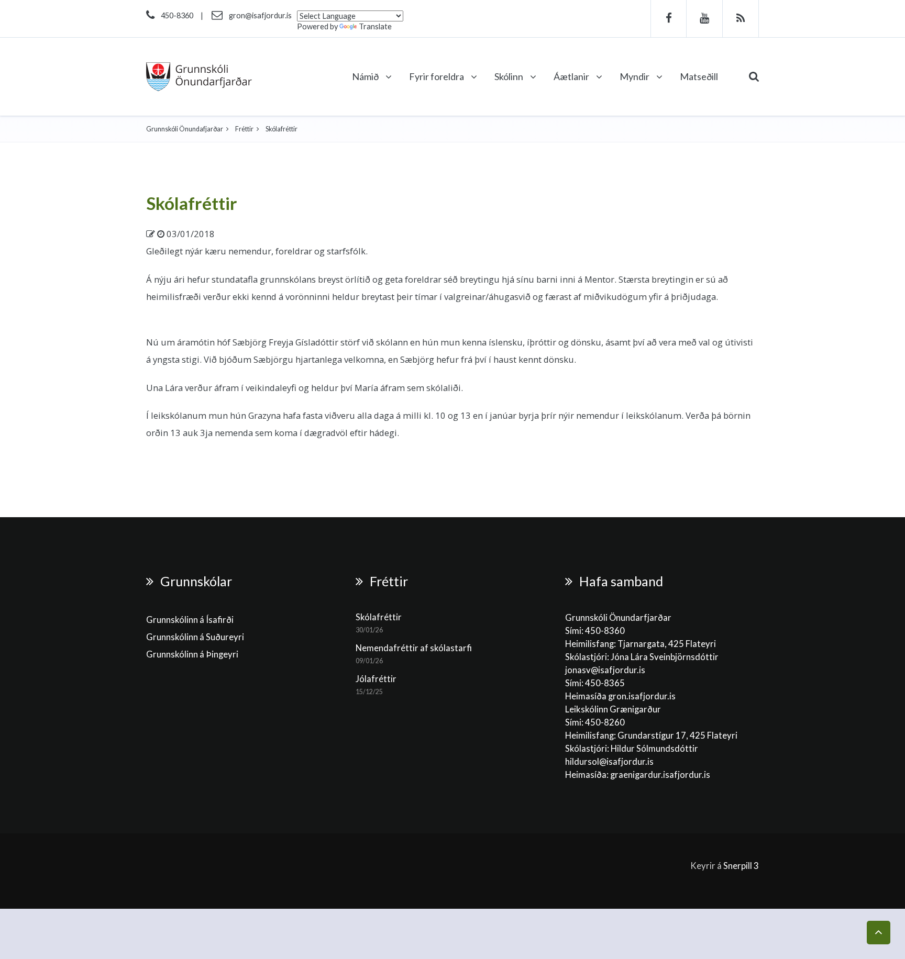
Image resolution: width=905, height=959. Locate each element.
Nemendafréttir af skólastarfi (414, 648)
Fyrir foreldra (437, 76)
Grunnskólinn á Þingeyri (192, 654)
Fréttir (244, 129)
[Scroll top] (878, 932)
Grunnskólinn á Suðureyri (195, 637)
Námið (366, 76)
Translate (375, 26)
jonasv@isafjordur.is (605, 670)
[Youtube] (705, 18)
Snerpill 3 (741, 866)
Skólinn (509, 76)
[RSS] (741, 18)
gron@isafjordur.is (260, 15)
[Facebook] (668, 18)
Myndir (635, 76)
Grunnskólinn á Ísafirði (190, 620)
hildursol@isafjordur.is (609, 761)
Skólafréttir (191, 203)
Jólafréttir (376, 679)
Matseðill (699, 76)
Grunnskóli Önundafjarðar (184, 129)
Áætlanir (572, 76)
